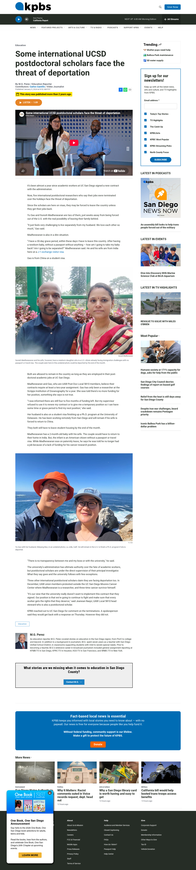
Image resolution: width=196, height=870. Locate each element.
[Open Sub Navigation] (38, 27)
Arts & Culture (76, 27)
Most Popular (149, 336)
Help (160, 27)
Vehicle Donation (148, 849)
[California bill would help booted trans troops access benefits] (161, 772)
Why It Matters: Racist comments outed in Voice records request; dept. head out (75, 795)
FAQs (106, 840)
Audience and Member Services (117, 825)
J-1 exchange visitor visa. (51, 251)
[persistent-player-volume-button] (26, 19)
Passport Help (110, 849)
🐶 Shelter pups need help (157, 50)
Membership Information (151, 835)
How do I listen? (110, 844)
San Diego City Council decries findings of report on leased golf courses (158, 384)
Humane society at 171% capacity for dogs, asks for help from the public (160, 371)
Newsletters (72, 830)
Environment (20, 787)
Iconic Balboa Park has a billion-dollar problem (158, 425)
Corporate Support (149, 825)
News (33, 27)
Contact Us (108, 835)
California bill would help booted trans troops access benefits (158, 794)
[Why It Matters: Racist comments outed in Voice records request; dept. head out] (77, 772)
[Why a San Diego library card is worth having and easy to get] (119, 772)
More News (22, 757)
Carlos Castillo (37, 86)
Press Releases (73, 849)
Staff (69, 859)
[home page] (33, 7)
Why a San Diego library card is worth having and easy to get (118, 794)
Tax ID (143, 844)
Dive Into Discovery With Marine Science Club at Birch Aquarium (158, 274)
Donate (98, 744)
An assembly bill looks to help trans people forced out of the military (160, 226)
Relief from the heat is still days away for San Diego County (161, 398)
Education (20, 45)
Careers (70, 835)
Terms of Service (74, 863)
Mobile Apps (72, 844)
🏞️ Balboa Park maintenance (158, 55)
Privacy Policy (73, 854)
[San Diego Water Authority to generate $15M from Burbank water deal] (35, 772)
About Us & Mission (75, 825)
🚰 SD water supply (153, 60)
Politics (60, 787)
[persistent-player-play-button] (18, 19)
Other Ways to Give (149, 840)
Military (144, 787)
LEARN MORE (30, 855)
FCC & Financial (73, 840)
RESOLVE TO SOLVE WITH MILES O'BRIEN (158, 323)
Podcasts (112, 27)
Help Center (109, 854)
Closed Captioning (111, 830)
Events (148, 27)
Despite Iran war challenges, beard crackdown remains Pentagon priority (159, 411)
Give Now (172, 7)
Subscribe (160, 159)
